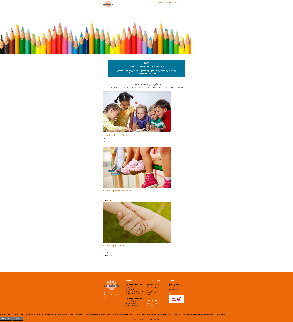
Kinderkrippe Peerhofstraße (117, 190)
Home (145, 3)
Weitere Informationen (143, 321)
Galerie (185, 3)
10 (106, 197)
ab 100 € (108, 145)
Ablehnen (18, 318)
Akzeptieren (6, 318)
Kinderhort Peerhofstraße (116, 135)
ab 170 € (108, 200)
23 (106, 142)
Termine (177, 3)
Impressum (150, 305)
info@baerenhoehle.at (132, 295)
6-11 (106, 139)
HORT (169, 3)
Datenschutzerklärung (153, 303)
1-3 (106, 194)
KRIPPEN (160, 3)
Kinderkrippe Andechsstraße (117, 245)
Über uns (152, 3)
